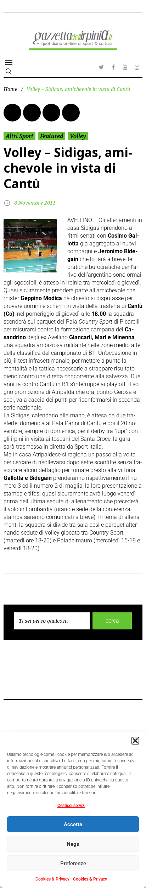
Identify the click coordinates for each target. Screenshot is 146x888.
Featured (51, 136)
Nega (73, 844)
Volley (78, 136)
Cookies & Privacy (52, 879)
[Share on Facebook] (12, 112)
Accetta (73, 824)
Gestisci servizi (71, 805)
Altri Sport (19, 136)
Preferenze (73, 863)
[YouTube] (125, 67)
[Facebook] (113, 67)
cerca (112, 620)
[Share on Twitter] (32, 112)
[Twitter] (101, 67)
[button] (135, 740)
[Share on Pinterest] (71, 112)
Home (10, 89)
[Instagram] (137, 67)
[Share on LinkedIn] (51, 112)
